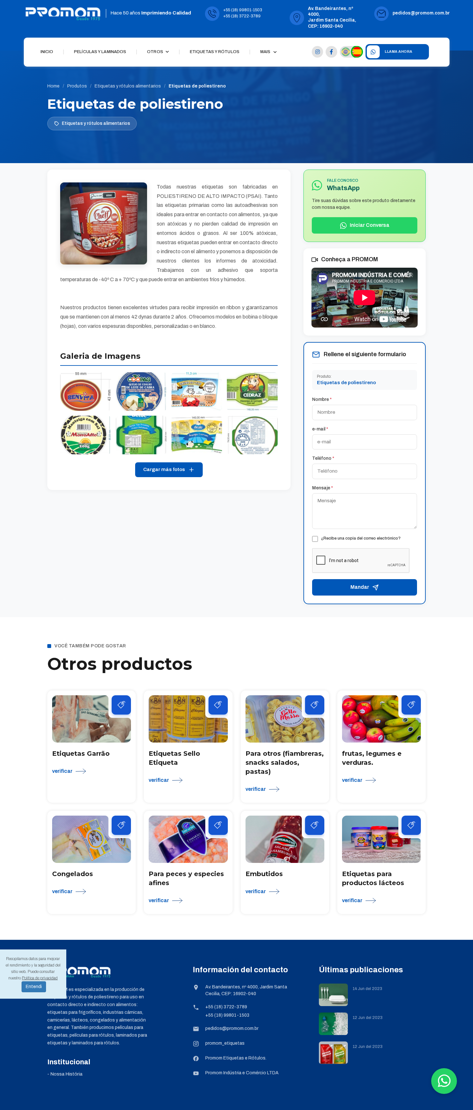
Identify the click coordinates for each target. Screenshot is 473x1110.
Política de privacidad (40, 978)
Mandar (359, 587)
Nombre (322, 399)
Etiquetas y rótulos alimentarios (128, 86)
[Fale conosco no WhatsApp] (444, 1081)
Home (53, 86)
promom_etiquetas (225, 1043)
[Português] (345, 51)
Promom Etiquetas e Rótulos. (235, 1058)
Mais (265, 52)
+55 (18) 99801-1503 (242, 10)
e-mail (320, 429)
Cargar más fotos (164, 469)
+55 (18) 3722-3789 (242, 16)
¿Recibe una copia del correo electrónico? (361, 538)
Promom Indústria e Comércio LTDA (242, 1072)
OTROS (155, 52)
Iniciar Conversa (369, 225)
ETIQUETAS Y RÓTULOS (214, 52)
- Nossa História (64, 1074)
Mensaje (322, 488)
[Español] (357, 51)
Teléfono (323, 458)
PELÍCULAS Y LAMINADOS (100, 52)
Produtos (77, 86)
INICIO (47, 52)
